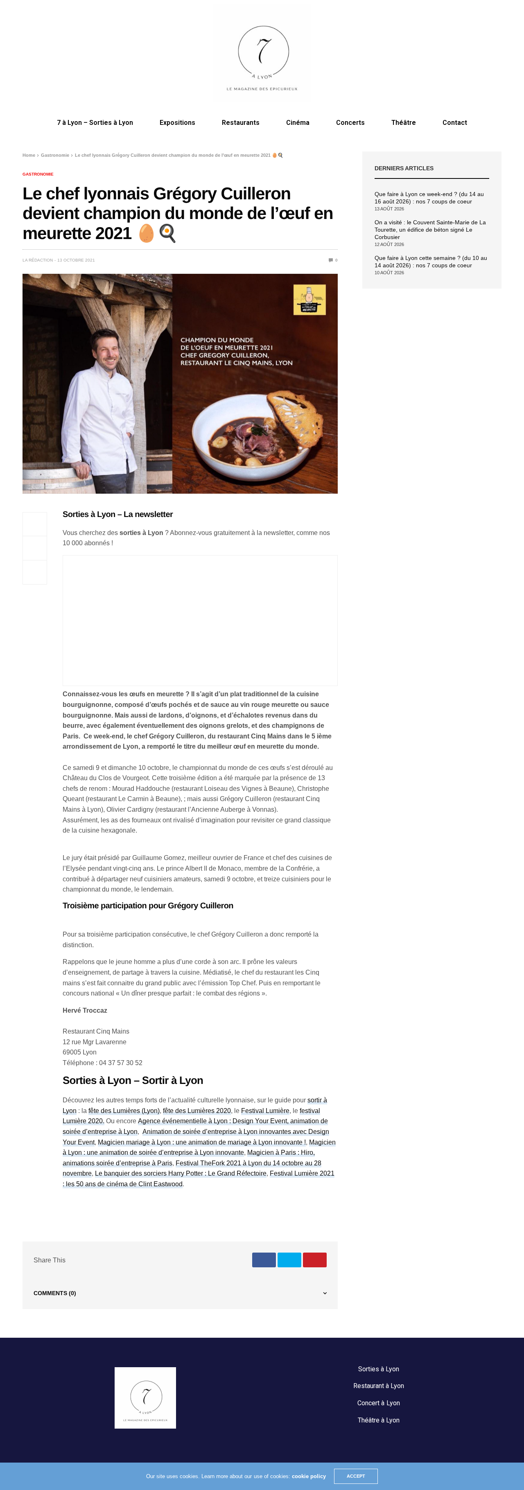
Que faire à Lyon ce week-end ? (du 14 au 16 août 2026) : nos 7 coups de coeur (429, 198)
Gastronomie (38, 174)
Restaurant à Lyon (378, 1386)
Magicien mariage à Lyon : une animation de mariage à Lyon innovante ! (202, 1142)
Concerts (350, 122)
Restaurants (241, 122)
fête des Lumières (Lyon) (124, 1110)
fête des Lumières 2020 (197, 1110)
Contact (455, 122)
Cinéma (297, 122)
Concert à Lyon (378, 1403)
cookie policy (309, 1476)
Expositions (177, 122)
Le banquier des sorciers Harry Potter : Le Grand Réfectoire (181, 1173)
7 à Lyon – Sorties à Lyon (95, 122)
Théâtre (403, 122)
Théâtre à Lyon (379, 1420)
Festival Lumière (265, 1110)
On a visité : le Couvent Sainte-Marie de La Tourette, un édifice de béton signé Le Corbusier (430, 229)
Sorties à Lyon (378, 1369)
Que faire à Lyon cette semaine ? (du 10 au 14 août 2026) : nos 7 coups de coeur (431, 262)
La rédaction (38, 260)
